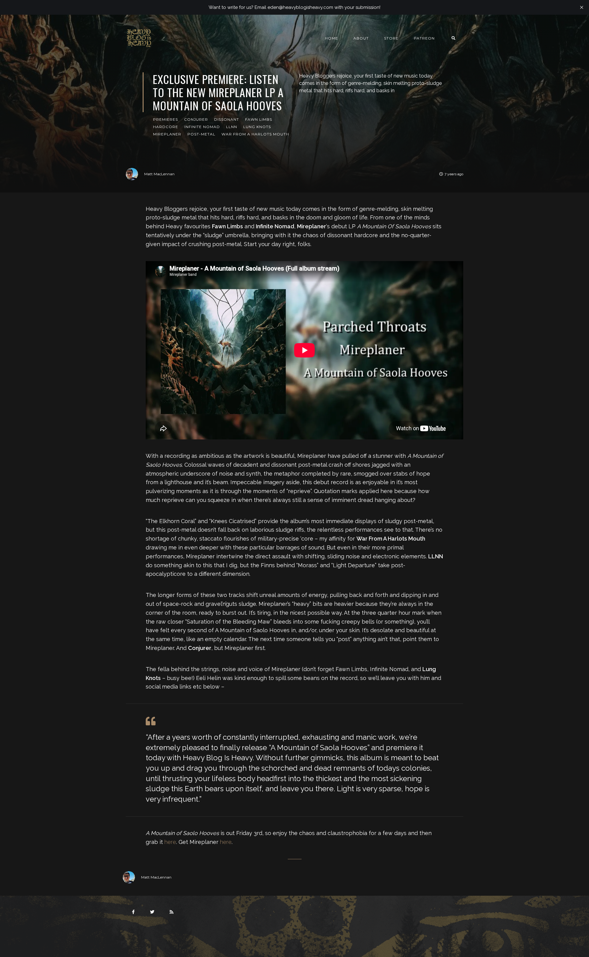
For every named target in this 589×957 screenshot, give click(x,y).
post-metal (201, 134)
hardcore (165, 126)
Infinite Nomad (202, 126)
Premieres (165, 119)
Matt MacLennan (159, 174)
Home (331, 38)
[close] (582, 7)
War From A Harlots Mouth (255, 134)
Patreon (424, 38)
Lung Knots (257, 126)
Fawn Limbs (258, 119)
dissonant (226, 119)
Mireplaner (167, 134)
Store (391, 38)
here (170, 842)
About (361, 38)
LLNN (231, 126)
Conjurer (196, 119)
